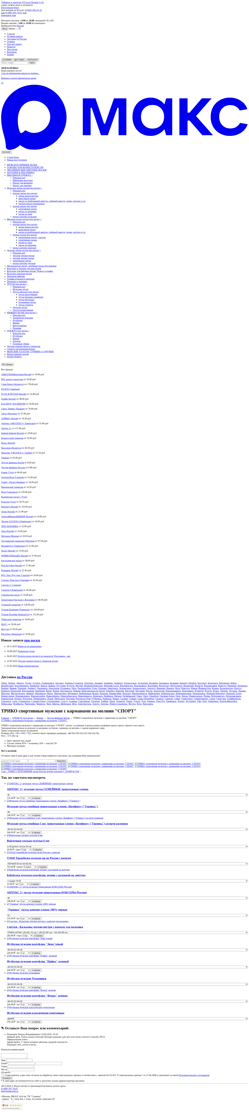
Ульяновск (171, 701)
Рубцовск (97, 698)
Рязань (116, 698)
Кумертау (199, 691)
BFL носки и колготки (12, 379)
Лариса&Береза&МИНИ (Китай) (17, 516)
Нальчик (104, 693)
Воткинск (242, 685)
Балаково (153, 683)
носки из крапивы (27, 211)
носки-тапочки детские (24, 263)
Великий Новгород (93, 685)
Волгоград (164, 685)
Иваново (161, 688)
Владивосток (126, 685)
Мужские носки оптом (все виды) (24, 188)
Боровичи (34, 685)
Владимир (153, 685)
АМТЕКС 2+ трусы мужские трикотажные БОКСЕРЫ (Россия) (47, 892)
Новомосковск (22, 696)
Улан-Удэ (160, 701)
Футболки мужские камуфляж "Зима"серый (35, 944)
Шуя (74, 704)
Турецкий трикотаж (11, 604)
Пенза (185, 696)
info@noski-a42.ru (9, 1091)
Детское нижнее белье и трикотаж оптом (38, 661)
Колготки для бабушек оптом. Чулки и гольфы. (30, 271)
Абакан (11, 683)
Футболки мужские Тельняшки (26, 978)
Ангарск (59, 683)
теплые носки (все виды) (25, 193)
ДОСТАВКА (19, 60)
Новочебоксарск (69, 696)
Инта (177, 688)
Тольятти (120, 701)
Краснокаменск (173, 691)
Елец (94, 688)
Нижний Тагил (233, 693)
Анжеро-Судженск (74, 683)
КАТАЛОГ (6, 152)
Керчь (49, 691)
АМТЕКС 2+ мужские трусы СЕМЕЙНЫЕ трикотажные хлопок (47, 789)
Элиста (95, 704)
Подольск (27, 698)
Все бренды (7, 364)
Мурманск (73, 693)
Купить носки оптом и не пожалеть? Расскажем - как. (44, 656)
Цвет (9, 741)
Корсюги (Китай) (9, 506)
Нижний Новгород (215, 693)
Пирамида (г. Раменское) (13, 546)
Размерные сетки (26, 651)
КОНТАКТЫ (32, 60)
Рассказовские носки (11, 560)
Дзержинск (42, 688)
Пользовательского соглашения (194, 1075)
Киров (56, 691)
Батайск (192, 683)
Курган (208, 691)
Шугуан (5, 629)
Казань (215, 688)
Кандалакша (28, 691)
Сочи (14, 701)
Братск (44, 685)
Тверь (112, 701)
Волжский (188, 685)
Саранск (159, 698)
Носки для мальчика (23, 183)
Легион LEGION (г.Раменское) (16, 521)
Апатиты (88, 683)
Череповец (30, 704)
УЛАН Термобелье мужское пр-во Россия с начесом (39, 858)
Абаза (4, 683)
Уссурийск (191, 701)
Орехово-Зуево (167, 696)
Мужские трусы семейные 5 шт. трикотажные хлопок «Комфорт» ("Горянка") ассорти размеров (67, 823)
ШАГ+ (4, 624)
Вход (16, 7)
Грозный (22, 688)
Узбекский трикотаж (11, 619)
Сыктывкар (84, 701)
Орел (145, 696)
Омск (139, 696)
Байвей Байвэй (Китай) (12, 433)
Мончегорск (60, 693)
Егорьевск (65, 688)
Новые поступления (17, 160)
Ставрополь (24, 701)
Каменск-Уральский (11, 691)
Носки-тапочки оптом (18, 354)
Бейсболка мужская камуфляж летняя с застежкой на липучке (46, 875)
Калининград (226, 688)
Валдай (79, 685)
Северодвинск (201, 698)
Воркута (222, 685)
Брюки (16, 338)
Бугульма (61, 685)
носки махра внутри (28, 196)
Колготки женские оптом (19, 273)
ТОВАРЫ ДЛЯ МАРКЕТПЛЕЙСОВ (25, 167)
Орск (178, 696)
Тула (143, 701)
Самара (132, 698)
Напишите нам (8, 15)
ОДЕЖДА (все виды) (18, 331)
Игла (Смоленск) (9, 492)
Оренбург (154, 696)
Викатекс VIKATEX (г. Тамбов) (16, 453)
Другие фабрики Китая (12, 462)
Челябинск (18, 704)
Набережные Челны (89, 693)
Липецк (224, 691)
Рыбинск (107, 698)
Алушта (36, 683)
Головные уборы (21, 344)
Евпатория (54, 688)
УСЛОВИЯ (6, 60)
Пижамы (17, 328)
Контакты (12, 52)
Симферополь (234, 698)
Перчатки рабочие (16, 276)
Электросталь (84, 704)
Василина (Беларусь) (11, 448)
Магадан (5, 693)
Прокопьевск (39, 698)
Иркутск (185, 688)
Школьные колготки (23, 180)
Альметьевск (47, 683)
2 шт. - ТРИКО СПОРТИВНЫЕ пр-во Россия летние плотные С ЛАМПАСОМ (40, 771)
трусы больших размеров (30, 297)
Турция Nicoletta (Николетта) (15, 614)
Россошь (70, 698)
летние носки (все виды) (25, 206)
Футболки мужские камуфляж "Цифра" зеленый (38, 961)
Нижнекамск (199, 693)
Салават (124, 698)
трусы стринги (25, 305)
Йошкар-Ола (204, 688)
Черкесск (40, 704)
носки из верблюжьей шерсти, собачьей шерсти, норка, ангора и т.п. (52, 201)
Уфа (199, 701)
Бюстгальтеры (20, 325)
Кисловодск (66, 691)
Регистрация (7, 7)
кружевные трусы (27, 302)
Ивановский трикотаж (12, 487)
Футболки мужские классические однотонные (35, 1012)
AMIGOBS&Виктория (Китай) (16, 374)
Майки (16, 323)
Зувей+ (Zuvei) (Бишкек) (13, 482)
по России (24, 677)
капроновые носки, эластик (32, 237)
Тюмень (151, 701)
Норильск (98, 696)
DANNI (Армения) (10, 389)
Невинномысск (139, 693)
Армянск (118, 683)
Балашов (174, 683)
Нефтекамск (154, 693)
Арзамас (98, 683)
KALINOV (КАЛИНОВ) (13, 404)
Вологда (199, 685)
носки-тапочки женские (24, 248)
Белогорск (213, 683)
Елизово (102, 688)
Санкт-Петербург (145, 698)
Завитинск (113, 688)
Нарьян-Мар (115, 693)
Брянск (51, 685)
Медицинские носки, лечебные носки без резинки (31, 266)
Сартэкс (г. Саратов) (11, 585)
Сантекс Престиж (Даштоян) (15, 580)
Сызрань (73, 701)
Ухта (204, 701)
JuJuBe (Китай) (8, 399)
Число (4, 1069)
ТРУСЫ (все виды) (17, 284)
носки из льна (25, 214)
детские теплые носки (23, 255)
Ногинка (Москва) (10, 536)
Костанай (129, 691)
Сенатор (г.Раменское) (12, 590)
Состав (10, 743)
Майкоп (30, 693)
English (10, 54)
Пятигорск (59, 698)
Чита (48, 704)
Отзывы (11, 41)
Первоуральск (195, 696)
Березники (224, 683)
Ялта (139, 704)
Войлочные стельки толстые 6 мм (28, 840)
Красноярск (188, 691)
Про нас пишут (14, 44)
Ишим (194, 688)
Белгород (202, 683)
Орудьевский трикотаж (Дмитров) (18, 541)
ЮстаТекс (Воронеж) (11, 634)
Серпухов (221, 698)
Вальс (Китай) (8, 443)
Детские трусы (20, 307)
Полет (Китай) (8, 551)
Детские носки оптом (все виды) (24, 250)
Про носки (12, 49)
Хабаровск (213, 701)
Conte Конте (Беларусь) (12, 384)
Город (4, 1066)
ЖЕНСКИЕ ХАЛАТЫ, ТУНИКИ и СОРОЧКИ (30, 351)
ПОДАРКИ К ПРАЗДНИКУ (21, 172)
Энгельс (104, 704)
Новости (11, 47)
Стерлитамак (53, 701)
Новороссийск (38, 696)
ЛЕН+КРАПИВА (9, 526)
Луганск (233, 691)
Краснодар (159, 691)
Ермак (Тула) (7, 472)
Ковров (77, 691)
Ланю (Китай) (8, 511)
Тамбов (104, 701)
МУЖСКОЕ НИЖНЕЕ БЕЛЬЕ (22, 165)
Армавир (108, 683)
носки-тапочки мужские (25, 216)
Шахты (55, 704)
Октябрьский (128, 696)
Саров (177, 698)
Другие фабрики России (13, 467)
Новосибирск (53, 696)
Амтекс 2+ (6, 428)
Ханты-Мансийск (228, 701)
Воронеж (232, 685)
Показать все (19, 178)
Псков (50, 698)
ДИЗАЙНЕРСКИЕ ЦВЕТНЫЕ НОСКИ (27, 170)
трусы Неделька (26, 299)
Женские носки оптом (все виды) (24, 219)
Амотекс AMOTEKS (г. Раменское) (18, 423)
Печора (17, 698)
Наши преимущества (28, 666)
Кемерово (40, 691)
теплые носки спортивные (31, 203)
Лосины (17, 341)
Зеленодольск (139, 688)
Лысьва (242, 691)
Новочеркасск (85, 696)
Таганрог (95, 701)
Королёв (120, 691)
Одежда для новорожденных (21, 349)
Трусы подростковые (23, 310)
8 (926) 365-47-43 (33, 10)
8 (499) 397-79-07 (13, 13)
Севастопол (187, 698)
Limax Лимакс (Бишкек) (13, 409)
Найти (32, 63)
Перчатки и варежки (17, 281)
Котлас (149, 691)
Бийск (234, 683)
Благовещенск (22, 685)
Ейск (74, 688)
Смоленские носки (10, 595)
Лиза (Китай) (7, 531)
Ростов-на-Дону (83, 698)
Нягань (117, 696)
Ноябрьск (108, 696)
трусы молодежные (27, 294)
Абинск (20, 683)
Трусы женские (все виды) (26, 292)
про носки (32, 640)
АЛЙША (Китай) (9, 418)
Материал (12, 746)
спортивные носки (27, 209)
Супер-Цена (13, 157)
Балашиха (164, 683)
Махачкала (40, 693)
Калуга (237, 688)
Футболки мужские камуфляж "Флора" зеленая (37, 995)
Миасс (50, 693)
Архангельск (130, 683)
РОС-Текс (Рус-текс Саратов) (15, 575)
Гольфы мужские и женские (20, 279)
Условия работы (15, 36)
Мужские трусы (20, 289)
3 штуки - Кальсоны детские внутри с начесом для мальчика (45, 926)
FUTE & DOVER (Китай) (13, 394)
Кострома (140, 691)
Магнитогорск (18, 693)
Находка (126, 693)
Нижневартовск (184, 693)
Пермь (207, 696)
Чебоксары (6, 704)
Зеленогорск (125, 688)
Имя (3, 1060)
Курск (216, 691)
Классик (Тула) (8, 502)
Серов (212, 698)
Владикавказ (140, 685)
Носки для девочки (22, 185)
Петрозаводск (218, 696)
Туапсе (136, 701)
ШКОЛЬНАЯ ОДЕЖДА (20, 175)
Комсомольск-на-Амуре (93, 691)
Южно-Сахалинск (118, 704)
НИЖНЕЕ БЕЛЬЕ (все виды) (22, 312)
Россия (20, 25)
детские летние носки (23, 258)
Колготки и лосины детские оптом (24, 268)
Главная (11, 34)
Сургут (64, 701)
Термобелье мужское (23, 318)
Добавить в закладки (11, 2)
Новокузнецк (7, 696)
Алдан (28, 683)
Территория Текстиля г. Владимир (18, 600)
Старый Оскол (38, 701)
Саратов (169, 698)
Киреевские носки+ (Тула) (14, 497)
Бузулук (70, 685)
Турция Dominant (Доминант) (15, 609)
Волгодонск (176, 685)
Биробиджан (7, 685)
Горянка (5, 458)
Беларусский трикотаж (12, 438)
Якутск (132, 704)
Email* (4, 1063)
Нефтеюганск (168, 693)
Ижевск (170, 688)
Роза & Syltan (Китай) (11, 565)
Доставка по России (17, 39)
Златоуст (151, 688)
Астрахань (143, 683)
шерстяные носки (27, 198)
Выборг (5, 688)
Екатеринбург (84, 688)
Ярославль (148, 704)
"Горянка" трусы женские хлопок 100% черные (37, 909)
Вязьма (13, 688)
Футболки (18, 320)
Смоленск (6, 701)
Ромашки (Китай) (9, 570)
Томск (129, 701)
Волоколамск (210, 685)
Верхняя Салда (111, 685)
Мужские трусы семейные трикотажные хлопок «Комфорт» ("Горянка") (52, 806)
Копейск (110, 691)
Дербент (31, 688)
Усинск (180, 701)
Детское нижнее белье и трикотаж (23, 346)
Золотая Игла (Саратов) (12, 477)
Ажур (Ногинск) (9, 413)
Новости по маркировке (30, 646)
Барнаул (183, 683)
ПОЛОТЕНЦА (14, 356)
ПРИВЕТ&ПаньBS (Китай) (14, 555)
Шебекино (66, 704)
